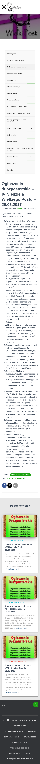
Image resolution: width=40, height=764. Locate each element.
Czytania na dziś (20, 726)
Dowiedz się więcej (12, 569)
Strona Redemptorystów (13, 731)
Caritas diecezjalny (20, 742)
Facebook (4, 720)
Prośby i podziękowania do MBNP (24, 720)
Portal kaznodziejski (12, 737)
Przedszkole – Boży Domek (20, 748)
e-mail (8, 720)
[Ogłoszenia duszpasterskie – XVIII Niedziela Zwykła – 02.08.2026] (20, 646)
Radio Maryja (31, 731)
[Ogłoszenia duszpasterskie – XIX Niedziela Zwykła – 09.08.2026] (20, 587)
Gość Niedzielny (15, 753)
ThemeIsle (29, 759)
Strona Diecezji (30, 737)
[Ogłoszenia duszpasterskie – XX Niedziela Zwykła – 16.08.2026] (20, 526)
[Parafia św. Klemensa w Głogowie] (13, 7)
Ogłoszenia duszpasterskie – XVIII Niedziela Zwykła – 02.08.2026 (18, 668)
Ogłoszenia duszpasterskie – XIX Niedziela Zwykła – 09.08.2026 (18, 609)
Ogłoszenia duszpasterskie (20, 474)
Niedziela (28, 753)
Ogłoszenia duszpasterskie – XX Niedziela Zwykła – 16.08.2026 (18, 547)
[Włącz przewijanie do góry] (35, 759)
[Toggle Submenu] (31, 80)
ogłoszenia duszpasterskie (15, 478)
